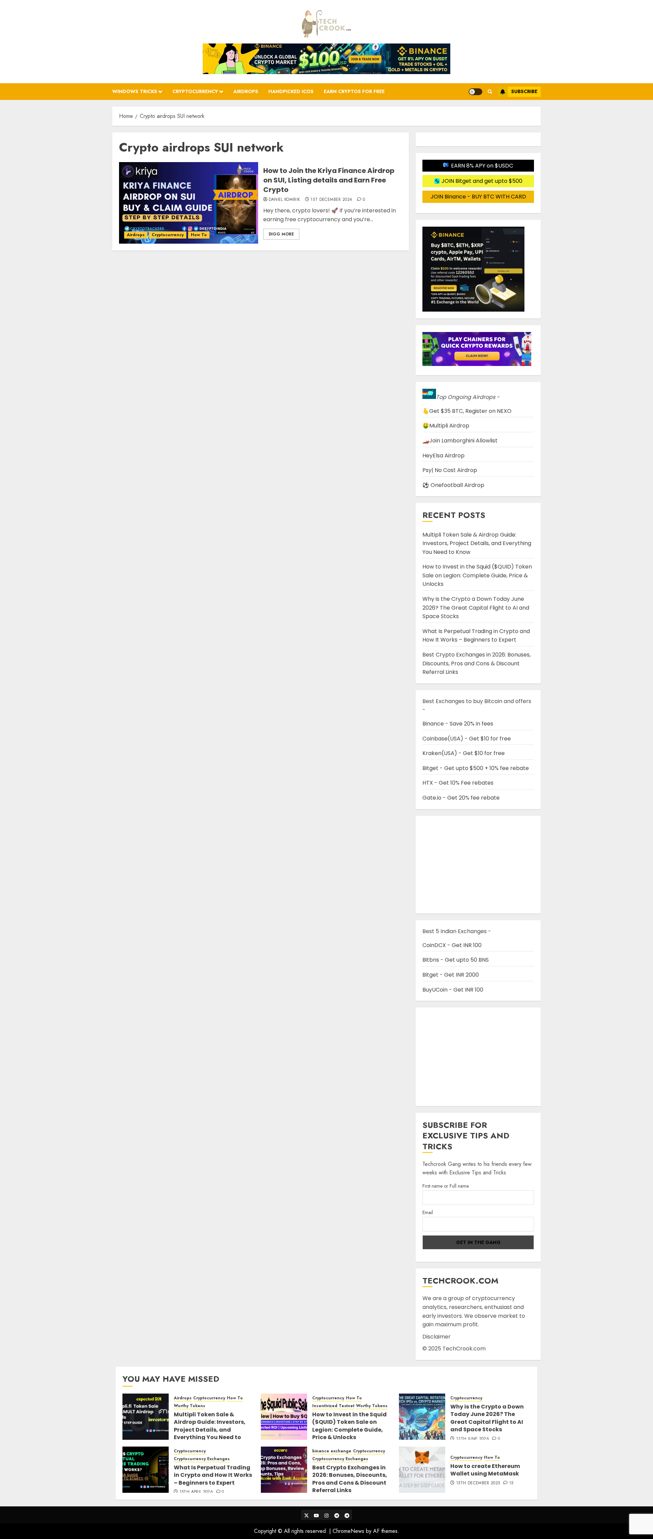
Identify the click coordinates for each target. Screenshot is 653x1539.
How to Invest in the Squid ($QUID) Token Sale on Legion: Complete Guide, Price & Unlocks (477, 575)
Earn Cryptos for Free (354, 91)
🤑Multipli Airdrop (445, 426)
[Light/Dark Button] (475, 91)
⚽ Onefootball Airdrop (453, 485)
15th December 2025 (478, 1483)
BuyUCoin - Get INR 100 (452, 990)
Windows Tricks (134, 91)
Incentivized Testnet (333, 1406)
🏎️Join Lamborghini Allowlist (460, 440)
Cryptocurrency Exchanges (202, 1459)
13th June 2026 (472, 1439)
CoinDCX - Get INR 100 (452, 945)
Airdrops (245, 91)
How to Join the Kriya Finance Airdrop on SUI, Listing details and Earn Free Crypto (329, 180)
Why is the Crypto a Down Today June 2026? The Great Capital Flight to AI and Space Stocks (475, 607)
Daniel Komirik (284, 200)
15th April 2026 (196, 1492)
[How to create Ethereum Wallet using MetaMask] (422, 1470)
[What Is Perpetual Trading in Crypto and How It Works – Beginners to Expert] (145, 1470)
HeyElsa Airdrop (443, 455)
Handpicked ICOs (291, 91)
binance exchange (331, 1451)
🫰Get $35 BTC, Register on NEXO (467, 411)
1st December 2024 (331, 200)
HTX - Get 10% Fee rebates (457, 783)
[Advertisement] (478, 1056)
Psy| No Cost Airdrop (449, 470)
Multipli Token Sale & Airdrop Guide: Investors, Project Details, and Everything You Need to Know (476, 543)
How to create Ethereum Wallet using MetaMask (485, 1469)
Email (427, 1212)
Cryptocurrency (195, 91)
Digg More (281, 234)
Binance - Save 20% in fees (457, 724)
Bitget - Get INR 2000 (450, 975)
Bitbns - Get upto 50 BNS (455, 960)
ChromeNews (348, 1531)
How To (199, 235)
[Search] (490, 91)
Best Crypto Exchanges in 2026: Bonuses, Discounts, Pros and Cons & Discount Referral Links (476, 663)
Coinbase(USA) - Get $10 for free (466, 738)
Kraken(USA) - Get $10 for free (463, 753)
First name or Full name (445, 1186)
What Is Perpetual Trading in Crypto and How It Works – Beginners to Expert (476, 635)
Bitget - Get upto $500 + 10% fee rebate (475, 768)
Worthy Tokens (189, 1406)
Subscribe (524, 91)
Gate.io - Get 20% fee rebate (461, 798)
